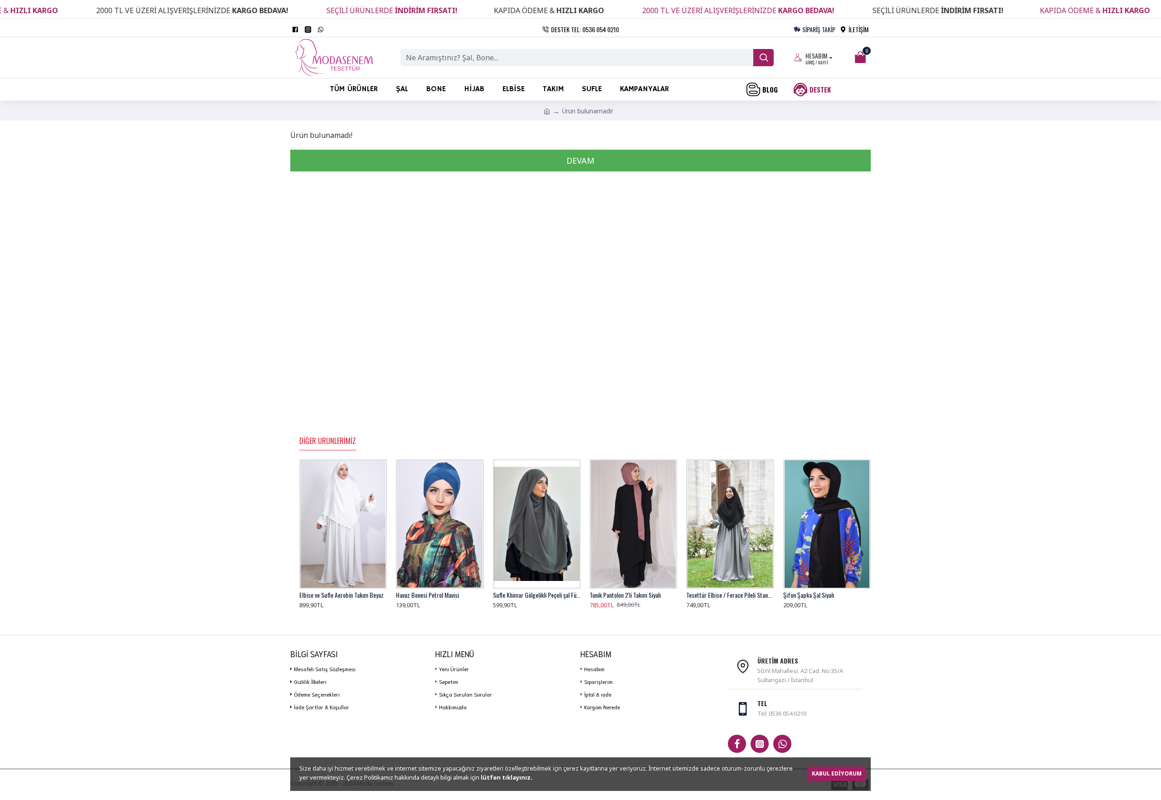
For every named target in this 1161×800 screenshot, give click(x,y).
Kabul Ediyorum (837, 773)
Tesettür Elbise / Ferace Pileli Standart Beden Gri (730, 595)
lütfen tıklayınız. (506, 777)
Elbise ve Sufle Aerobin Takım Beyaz (341, 595)
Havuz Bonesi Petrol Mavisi (427, 595)
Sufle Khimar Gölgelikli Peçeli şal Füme (536, 595)
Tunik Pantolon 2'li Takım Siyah (625, 595)
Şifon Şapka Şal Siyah (808, 595)
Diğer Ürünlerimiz (327, 441)
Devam (580, 160)
